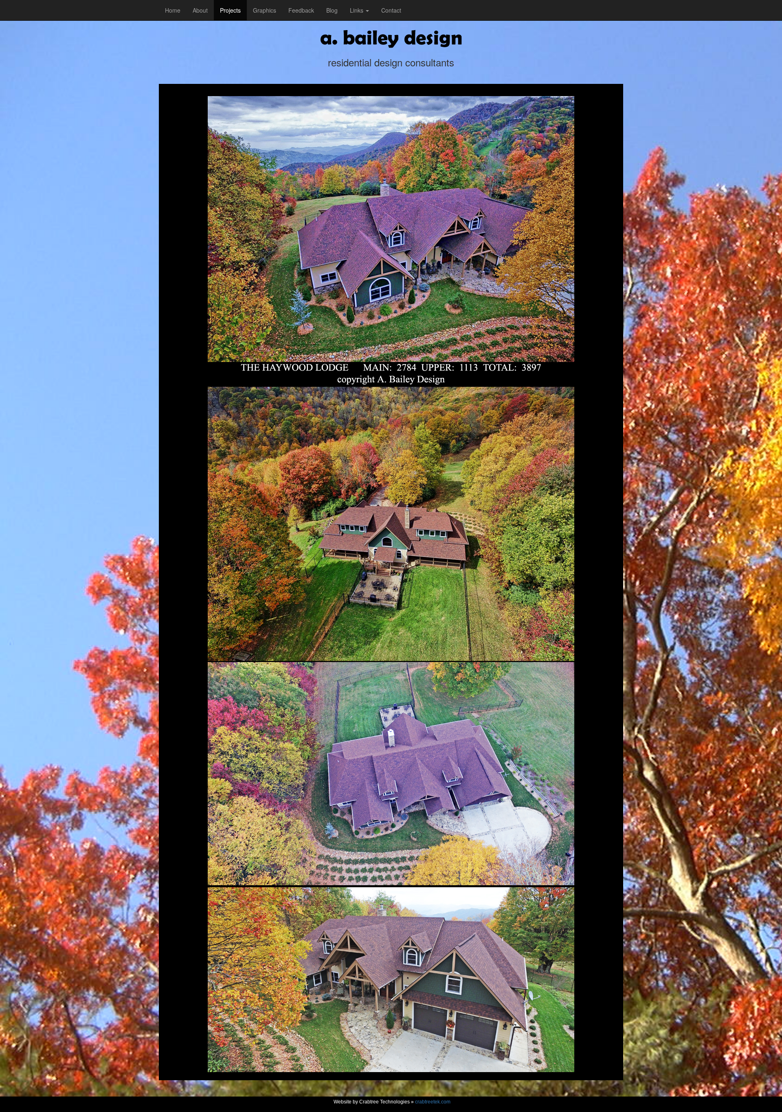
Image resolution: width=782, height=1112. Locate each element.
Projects (230, 10)
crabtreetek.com (432, 1102)
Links (357, 10)
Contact (391, 10)
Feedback (301, 10)
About (200, 10)
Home (172, 10)
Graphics (264, 10)
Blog (332, 10)
